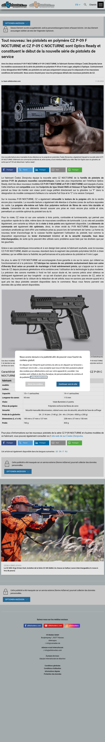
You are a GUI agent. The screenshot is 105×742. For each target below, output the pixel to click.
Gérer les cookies (35, 384)
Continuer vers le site (68, 384)
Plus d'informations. (38, 377)
